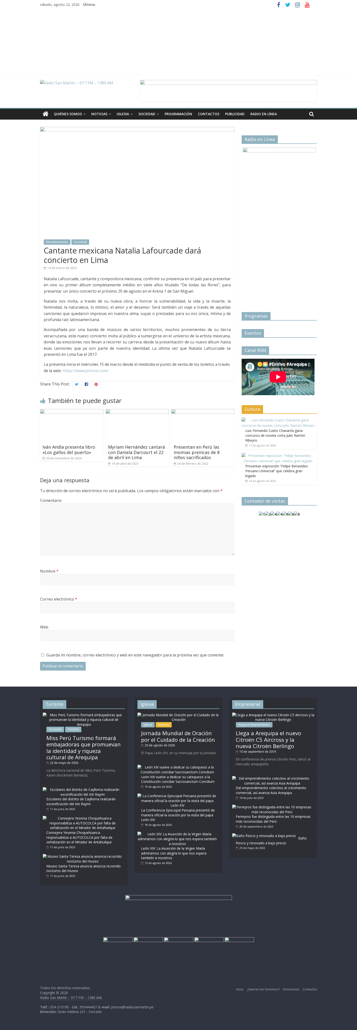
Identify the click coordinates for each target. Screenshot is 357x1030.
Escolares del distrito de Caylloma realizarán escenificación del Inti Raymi (81, 801)
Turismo (73, 729)
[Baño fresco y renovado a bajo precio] (264, 835)
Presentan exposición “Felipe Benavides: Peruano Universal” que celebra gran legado (276, 471)
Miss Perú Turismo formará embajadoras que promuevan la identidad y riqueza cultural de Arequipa (83, 747)
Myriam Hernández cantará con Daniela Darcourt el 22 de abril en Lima (136, 452)
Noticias (99, 114)
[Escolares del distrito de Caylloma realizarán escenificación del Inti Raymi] (82, 789)
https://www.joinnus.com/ (85, 370)
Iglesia (123, 114)
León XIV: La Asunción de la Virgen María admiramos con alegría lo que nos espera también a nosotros (173, 853)
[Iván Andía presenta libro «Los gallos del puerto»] (71, 412)
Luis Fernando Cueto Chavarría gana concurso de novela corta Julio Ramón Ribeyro (275, 435)
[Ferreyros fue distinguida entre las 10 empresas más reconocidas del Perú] (272, 807)
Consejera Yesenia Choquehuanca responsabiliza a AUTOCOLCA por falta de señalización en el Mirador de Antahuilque (79, 837)
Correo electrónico (58, 599)
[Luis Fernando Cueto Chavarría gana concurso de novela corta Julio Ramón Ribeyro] (278, 420)
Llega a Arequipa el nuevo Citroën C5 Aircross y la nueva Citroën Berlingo (268, 739)
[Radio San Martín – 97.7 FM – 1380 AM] (45, 114)
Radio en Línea (263, 114)
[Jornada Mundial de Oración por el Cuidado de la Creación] (178, 715)
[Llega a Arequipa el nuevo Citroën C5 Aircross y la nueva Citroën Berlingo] (273, 715)
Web (44, 627)
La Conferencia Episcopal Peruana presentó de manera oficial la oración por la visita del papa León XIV (178, 815)
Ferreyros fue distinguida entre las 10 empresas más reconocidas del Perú (273, 819)
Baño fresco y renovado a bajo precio (271, 840)
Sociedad (146, 114)
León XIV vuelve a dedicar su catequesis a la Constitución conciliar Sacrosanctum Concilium (177, 779)
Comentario (51, 500)
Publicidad (235, 114)
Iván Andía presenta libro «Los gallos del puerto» (68, 449)
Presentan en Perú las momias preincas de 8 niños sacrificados (197, 452)
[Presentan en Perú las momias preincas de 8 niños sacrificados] (202, 412)
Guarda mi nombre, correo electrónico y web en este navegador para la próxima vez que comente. (135, 655)
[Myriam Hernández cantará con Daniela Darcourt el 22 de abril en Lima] (137, 412)
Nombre (49, 571)
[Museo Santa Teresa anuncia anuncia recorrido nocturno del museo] (82, 856)
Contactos (208, 114)
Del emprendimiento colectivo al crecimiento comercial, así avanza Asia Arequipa (271, 790)
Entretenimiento (57, 242)
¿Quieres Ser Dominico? (263, 989)
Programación (178, 114)
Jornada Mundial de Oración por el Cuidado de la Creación (178, 736)
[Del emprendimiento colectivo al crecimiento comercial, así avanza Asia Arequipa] (272, 778)
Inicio (240, 989)
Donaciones (291, 989)
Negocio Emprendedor (254, 725)
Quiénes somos (68, 114)
